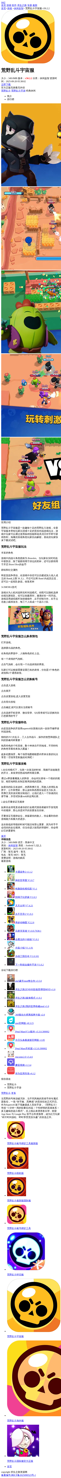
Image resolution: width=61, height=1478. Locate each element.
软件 (14, 5)
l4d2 (3, 2)
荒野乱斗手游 (18, 90)
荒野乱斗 (6, 90)
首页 (3, 5)
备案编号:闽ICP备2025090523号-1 (18, 1475)
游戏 (9, 5)
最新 (35, 5)
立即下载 (6, 84)
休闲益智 (18, 8)
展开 (3, 836)
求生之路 (22, 5)
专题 (29, 5)
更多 (13, 1093)
